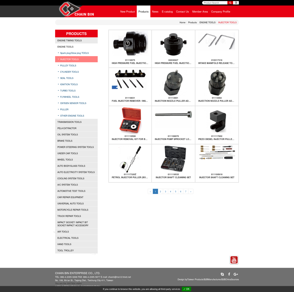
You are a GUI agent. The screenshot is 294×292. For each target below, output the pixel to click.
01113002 (217, 97)
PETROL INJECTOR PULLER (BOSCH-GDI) (134, 177)
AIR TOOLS (63, 231)
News (155, 11)
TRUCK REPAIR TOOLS (69, 216)
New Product (127, 11)
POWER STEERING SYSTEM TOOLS (75, 147)
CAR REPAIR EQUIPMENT (70, 197)
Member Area (200, 11)
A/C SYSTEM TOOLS (67, 184)
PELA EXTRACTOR (66, 128)
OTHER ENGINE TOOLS (72, 115)
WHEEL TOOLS (65, 159)
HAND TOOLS (64, 244)
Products (143, 11)
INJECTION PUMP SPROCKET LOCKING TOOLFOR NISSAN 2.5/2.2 (189, 139)
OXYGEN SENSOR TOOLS (73, 103)
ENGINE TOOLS (207, 22)
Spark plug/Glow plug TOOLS (74, 52)
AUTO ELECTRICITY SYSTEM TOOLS (76, 172)
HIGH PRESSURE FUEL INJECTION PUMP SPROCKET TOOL (142, 63)
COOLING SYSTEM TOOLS (70, 178)
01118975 (130, 59)
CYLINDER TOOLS (69, 71)
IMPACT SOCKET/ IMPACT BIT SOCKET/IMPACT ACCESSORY (72, 224)
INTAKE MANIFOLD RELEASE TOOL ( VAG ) (220, 63)
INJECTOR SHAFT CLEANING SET (173, 177)
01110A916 (216, 174)
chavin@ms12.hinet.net (119, 276)
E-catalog (167, 11)
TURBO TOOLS (67, 90)
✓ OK (186, 289)
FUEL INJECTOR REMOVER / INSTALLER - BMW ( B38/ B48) (142, 100)
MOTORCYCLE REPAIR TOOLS (72, 209)
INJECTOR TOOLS (227, 22)
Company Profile (220, 11)
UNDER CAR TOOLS (67, 153)
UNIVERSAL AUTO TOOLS (70, 203)
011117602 (216, 136)
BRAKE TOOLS (64, 140)
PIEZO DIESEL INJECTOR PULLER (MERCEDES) (223, 139)
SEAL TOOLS (66, 78)
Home (182, 22)
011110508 (130, 136)
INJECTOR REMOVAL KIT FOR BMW (130, 139)
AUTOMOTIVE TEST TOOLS (71, 190)
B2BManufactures (212, 279)
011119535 (173, 174)
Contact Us (182, 11)
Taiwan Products (195, 279)
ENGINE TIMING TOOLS (69, 40)
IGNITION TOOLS (69, 84)
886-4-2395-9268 (68, 276)
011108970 (173, 136)
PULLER (64, 109)
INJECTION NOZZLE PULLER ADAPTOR (175, 100)
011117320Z (130, 174)
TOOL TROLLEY (65, 250)
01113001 (173, 97)
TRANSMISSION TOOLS (69, 121)
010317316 (216, 59)
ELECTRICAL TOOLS (67, 237)
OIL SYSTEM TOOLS (67, 134)
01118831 (130, 97)
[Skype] (222, 274)
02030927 (173, 59)
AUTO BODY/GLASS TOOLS (71, 165)
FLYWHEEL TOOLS (69, 96)
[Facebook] (229, 274)
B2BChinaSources (230, 279)
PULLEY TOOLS (68, 65)
